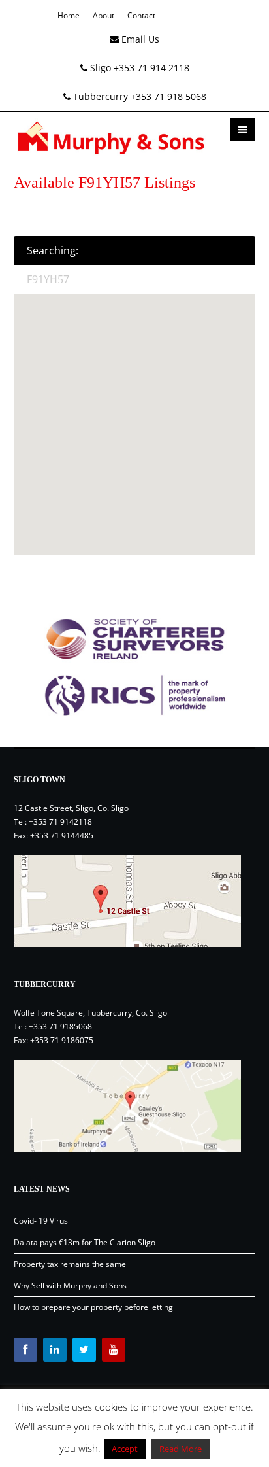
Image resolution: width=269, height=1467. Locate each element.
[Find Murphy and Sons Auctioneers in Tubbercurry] (135, 1106)
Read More (180, 1449)
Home (68, 15)
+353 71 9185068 (60, 1026)
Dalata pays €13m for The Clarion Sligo (84, 1242)
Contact (141, 15)
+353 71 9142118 (60, 821)
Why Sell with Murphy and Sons (70, 1285)
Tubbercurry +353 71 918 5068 (138, 96)
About (103, 15)
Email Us (139, 39)
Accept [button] (125, 1449)
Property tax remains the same (70, 1263)
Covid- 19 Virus (41, 1220)
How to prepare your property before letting (93, 1307)
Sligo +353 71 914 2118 (138, 67)
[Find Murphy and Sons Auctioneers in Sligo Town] (135, 901)
